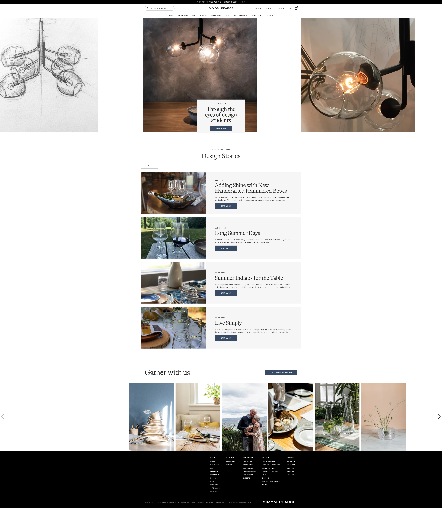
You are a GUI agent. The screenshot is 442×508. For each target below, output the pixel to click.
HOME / (214, 149)
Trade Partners (269, 468)
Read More (226, 206)
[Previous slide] (2, 416)
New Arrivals (240, 15)
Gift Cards (215, 488)
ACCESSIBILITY (183, 502)
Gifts (171, 15)
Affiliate (266, 485)
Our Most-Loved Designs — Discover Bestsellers (221, 2)
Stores (229, 465)
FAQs (264, 475)
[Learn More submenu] (276, 8)
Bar (193, 15)
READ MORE (221, 128)
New (212, 481)
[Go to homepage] (221, 8)
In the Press (248, 475)
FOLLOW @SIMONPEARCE (281, 372)
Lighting (203, 15)
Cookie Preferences (215, 502)
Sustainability (249, 468)
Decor (228, 15)
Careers (246, 478)
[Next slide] (439, 416)
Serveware (216, 15)
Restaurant (231, 461)
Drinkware (183, 15)
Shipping (265, 478)
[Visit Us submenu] (262, 8)
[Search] (147, 8)
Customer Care (268, 461)
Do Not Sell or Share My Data (238, 502)
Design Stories (249, 471)
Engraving (256, 15)
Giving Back (248, 465)
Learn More (269, 8)
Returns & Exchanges (271, 481)
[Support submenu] (287, 8)
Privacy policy (169, 502)
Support (281, 8)
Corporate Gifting (270, 471)
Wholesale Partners (271, 465)
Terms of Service (198, 502)
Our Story (247, 461)
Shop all (214, 491)
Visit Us (257, 8)
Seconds (268, 15)
